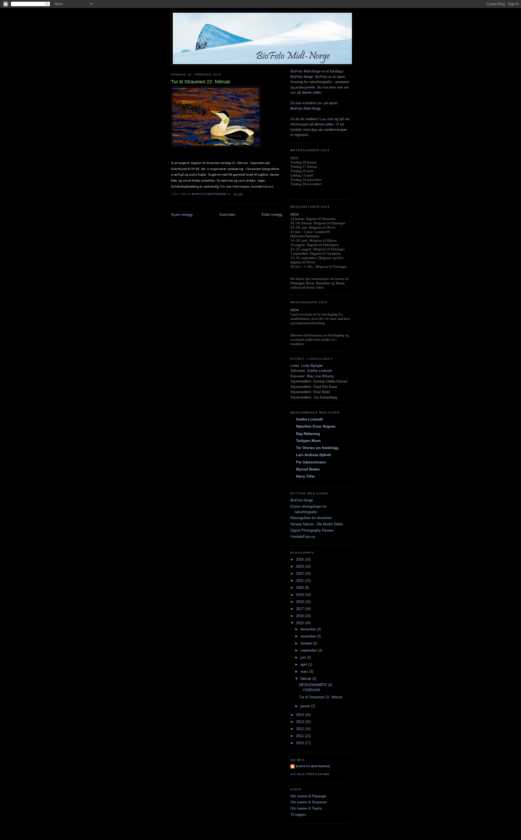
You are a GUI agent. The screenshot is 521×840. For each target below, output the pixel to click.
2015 (300, 623)
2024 (300, 559)
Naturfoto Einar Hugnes (315, 426)
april (304, 664)
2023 (300, 566)
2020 (300, 588)
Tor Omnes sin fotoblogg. (317, 448)
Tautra (340, 283)
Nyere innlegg (181, 215)
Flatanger (297, 283)
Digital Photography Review (311, 530)
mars (304, 672)
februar (306, 679)
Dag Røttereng (308, 434)
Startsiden (227, 215)
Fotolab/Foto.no (302, 537)
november (308, 636)
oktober (306, 643)
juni (303, 657)
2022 (300, 573)
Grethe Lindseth (319, 371)
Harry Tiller (305, 476)
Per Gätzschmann (311, 462)
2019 (300, 595)
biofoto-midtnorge (313, 766)
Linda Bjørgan (312, 366)
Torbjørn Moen (308, 441)
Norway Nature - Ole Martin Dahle (316, 524)
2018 (300, 602)
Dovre (310, 283)
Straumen (323, 283)
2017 (300, 609)
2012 (300, 729)
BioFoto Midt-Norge (305, 108)
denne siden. (312, 92)
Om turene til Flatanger (308, 796)
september (309, 650)
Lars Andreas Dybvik (313, 455)
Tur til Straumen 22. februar (320, 697)
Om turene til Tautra (306, 808)
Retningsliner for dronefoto (311, 518)
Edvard (268, 186)
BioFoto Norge (301, 77)
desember (308, 629)
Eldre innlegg (272, 215)
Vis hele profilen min (309, 774)
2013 (300, 722)
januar (305, 706)
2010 (300, 743)
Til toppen (298, 815)
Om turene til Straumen (308, 802)
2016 (300, 616)
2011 (300, 736)
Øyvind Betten (308, 469)
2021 (300, 581)
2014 (300, 715)
